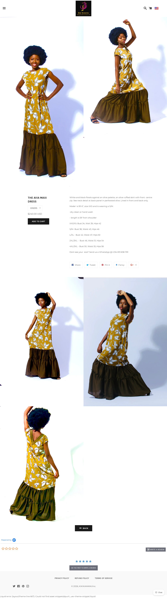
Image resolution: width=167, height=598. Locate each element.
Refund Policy (82, 578)
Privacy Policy (62, 578)
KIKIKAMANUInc (87, 586)
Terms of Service (103, 578)
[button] (156, 550)
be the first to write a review (83, 568)
